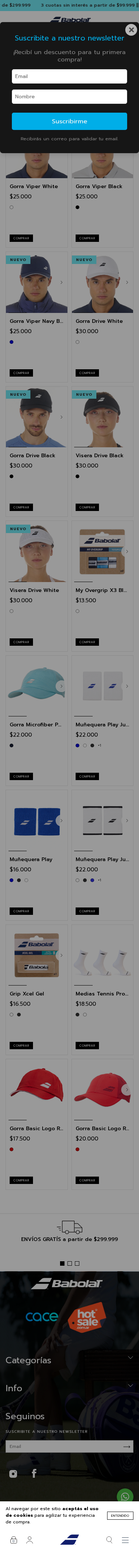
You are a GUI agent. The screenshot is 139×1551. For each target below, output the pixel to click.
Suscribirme (69, 121)
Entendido (120, 1515)
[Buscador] (110, 1539)
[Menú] (125, 1539)
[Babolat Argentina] (69, 1539)
